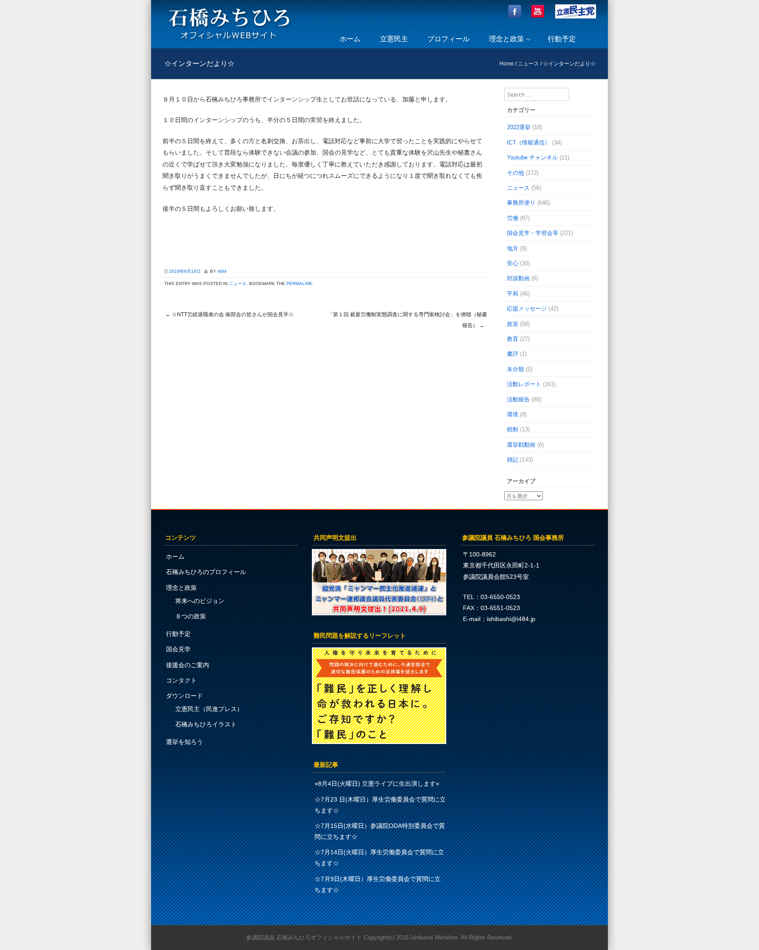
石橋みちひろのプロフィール (206, 571)
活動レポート (524, 384)
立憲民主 (394, 39)
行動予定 (562, 39)
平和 (512, 293)
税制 (512, 429)
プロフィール (448, 39)
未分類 (515, 369)
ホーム (350, 39)
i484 (222, 271)
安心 (512, 263)
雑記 (512, 459)
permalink (299, 283)
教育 (512, 339)
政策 (512, 324)
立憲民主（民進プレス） (209, 708)
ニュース (528, 64)
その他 (515, 173)
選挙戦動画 (521, 444)
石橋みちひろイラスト (206, 724)
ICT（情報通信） (528, 142)
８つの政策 (190, 616)
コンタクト (181, 680)
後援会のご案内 (187, 664)
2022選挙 (519, 127)
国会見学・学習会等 (532, 233)
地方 (512, 248)
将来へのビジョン (199, 600)
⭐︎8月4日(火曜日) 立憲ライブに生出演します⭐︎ (376, 783)
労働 (512, 218)
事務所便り (521, 202)
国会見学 (178, 649)
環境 (512, 414)
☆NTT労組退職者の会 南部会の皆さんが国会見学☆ (229, 314)
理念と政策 (506, 39)
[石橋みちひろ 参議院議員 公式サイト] (229, 41)
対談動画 (518, 278)
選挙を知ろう (184, 741)
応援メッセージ (527, 308)
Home (506, 64)
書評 (512, 353)
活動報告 (518, 399)
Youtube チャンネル (532, 157)
